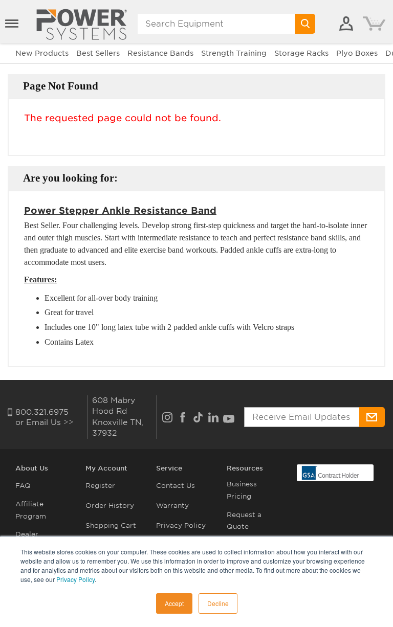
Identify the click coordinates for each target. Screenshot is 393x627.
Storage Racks (301, 53)
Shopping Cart (110, 525)
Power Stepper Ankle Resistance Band (120, 210)
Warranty (172, 505)
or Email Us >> (44, 422)
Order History (109, 505)
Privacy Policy (75, 579)
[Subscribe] (372, 417)
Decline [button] (218, 603)
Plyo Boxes (357, 53)
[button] (13, 23)
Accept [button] (174, 603)
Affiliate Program (30, 510)
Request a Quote (244, 520)
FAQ (23, 485)
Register (100, 485)
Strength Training (234, 53)
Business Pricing (242, 490)
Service (169, 468)
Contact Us (175, 485)
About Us (31, 468)
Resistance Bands (160, 53)
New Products (42, 53)
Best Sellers (98, 53)
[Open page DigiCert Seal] (330, 472)
